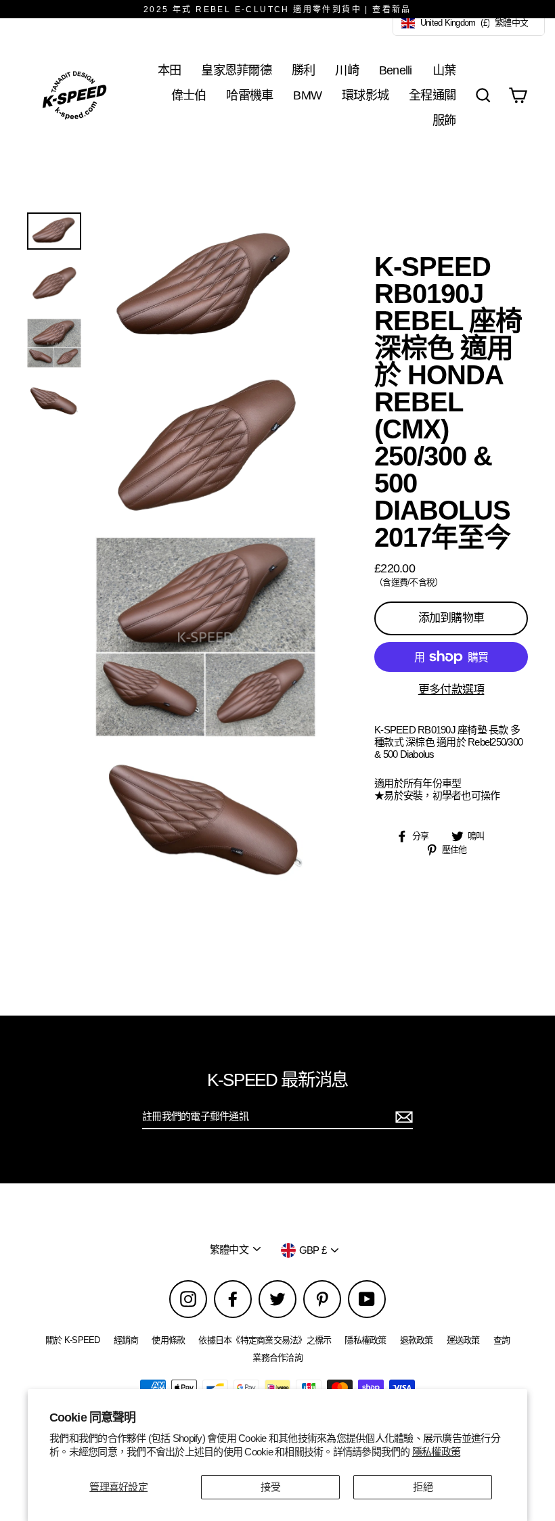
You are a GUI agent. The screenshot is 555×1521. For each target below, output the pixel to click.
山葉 (444, 70)
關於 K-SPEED (72, 1340)
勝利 (303, 70)
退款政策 (416, 1340)
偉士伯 (188, 95)
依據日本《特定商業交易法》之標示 (264, 1340)
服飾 (444, 120)
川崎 (347, 70)
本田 (169, 70)
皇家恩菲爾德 (236, 70)
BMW (307, 95)
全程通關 (432, 95)
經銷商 (126, 1340)
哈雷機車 (249, 95)
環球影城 (365, 95)
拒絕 (422, 1487)
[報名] (402, 1117)
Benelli (395, 70)
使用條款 (168, 1340)
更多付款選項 (451, 689)
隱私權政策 (436, 1451)
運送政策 (463, 1340)
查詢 (501, 1340)
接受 (270, 1487)
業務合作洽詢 (277, 1358)
